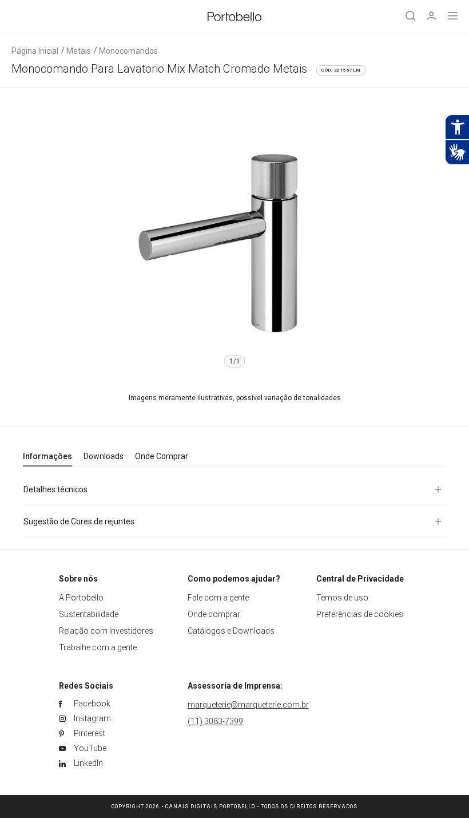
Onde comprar (214, 614)
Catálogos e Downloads (231, 630)
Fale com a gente (218, 597)
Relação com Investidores (106, 630)
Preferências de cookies (359, 614)
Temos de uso (342, 597)
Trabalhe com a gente (98, 647)
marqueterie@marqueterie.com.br (248, 704)
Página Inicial (34, 51)
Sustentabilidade (88, 614)
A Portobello (81, 597)
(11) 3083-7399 (215, 721)
